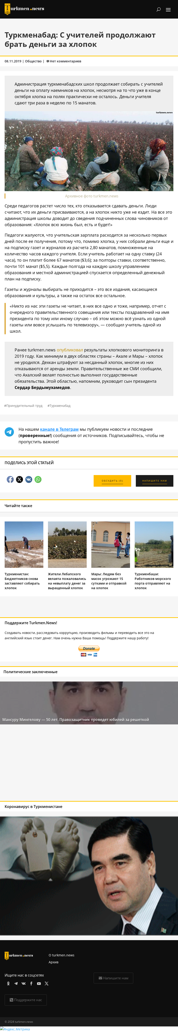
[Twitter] (46, 983)
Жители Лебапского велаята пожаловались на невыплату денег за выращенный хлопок (67, 581)
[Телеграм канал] (15, 983)
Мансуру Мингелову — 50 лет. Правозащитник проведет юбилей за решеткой (75, 719)
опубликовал (70, 350)
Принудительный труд (24, 405)
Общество (33, 61)
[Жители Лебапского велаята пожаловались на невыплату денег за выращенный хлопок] (67, 566)
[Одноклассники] (7, 983)
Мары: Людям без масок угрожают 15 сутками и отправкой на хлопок (108, 581)
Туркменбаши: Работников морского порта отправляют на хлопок (153, 581)
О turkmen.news (61, 955)
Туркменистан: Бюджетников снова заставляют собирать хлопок (22, 581)
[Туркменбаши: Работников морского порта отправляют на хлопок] (154, 566)
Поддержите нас (28, 999)
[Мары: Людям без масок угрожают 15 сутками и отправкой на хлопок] (110, 566)
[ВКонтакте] (23, 983)
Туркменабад (60, 405)
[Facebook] (30, 983)
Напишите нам (115, 978)
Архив (53, 962)
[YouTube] (38, 983)
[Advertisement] (71, 763)
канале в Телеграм (59, 429)
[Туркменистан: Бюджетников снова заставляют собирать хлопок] (24, 566)
